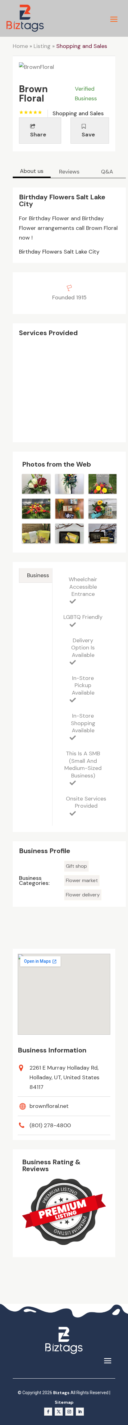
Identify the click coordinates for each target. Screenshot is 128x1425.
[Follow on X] (59, 1412)
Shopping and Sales (81, 46)
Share (38, 134)
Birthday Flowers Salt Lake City (59, 251)
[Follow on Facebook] (48, 1412)
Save (88, 134)
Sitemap (64, 1402)
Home (20, 46)
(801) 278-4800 (50, 1125)
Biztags (61, 1392)
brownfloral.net (49, 1106)
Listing (42, 46)
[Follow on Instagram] (69, 1412)
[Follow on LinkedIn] (80, 1412)
